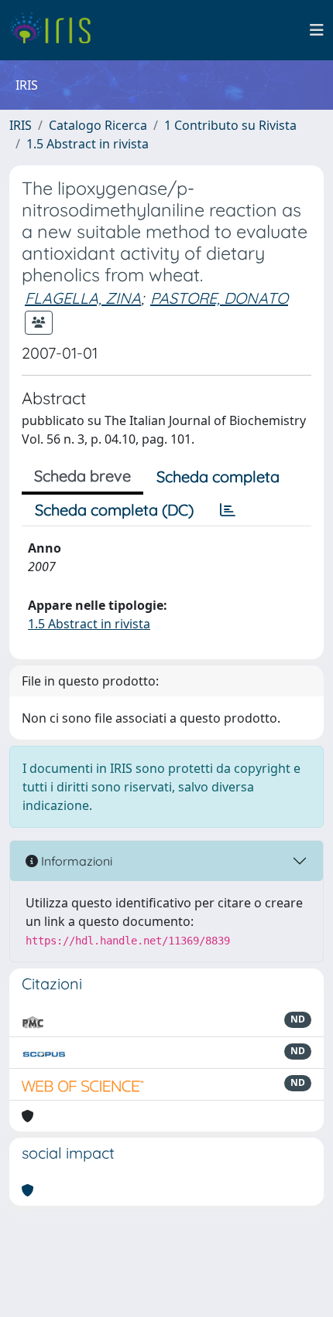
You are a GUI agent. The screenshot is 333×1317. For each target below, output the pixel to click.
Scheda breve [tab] (82, 475)
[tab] (228, 510)
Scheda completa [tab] (218, 476)
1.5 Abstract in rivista (87, 143)
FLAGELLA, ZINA (83, 298)
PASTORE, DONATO (219, 298)
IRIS (20, 125)
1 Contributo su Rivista (230, 125)
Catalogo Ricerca (98, 125)
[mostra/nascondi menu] (317, 30)
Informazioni (75, 861)
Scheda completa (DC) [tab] (114, 509)
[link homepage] (56, 30)
